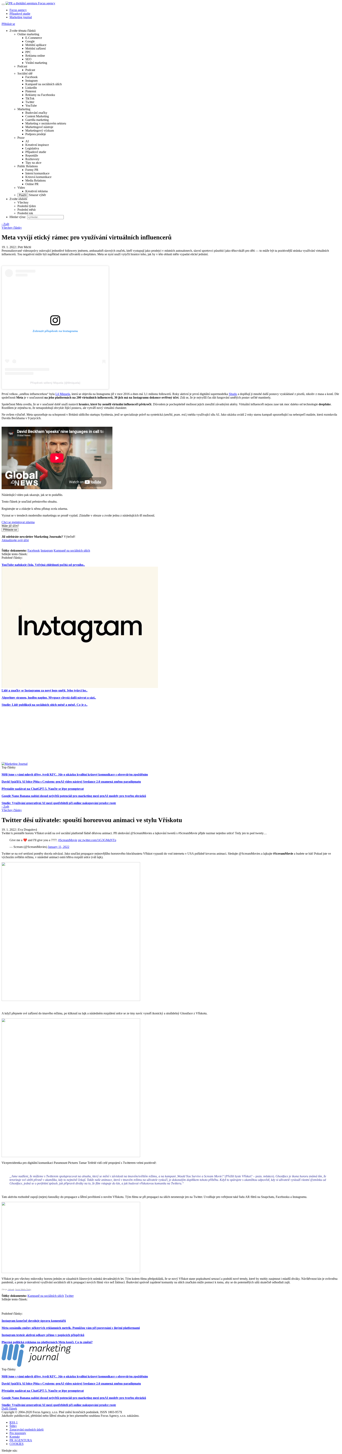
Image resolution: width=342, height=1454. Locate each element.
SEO (28, 59)
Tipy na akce (33, 162)
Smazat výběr (37, 195)
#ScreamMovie (67, 840)
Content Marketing (37, 116)
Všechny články (12, 227)
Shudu (233, 394)
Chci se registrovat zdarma (18, 522)
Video (21, 187)
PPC (28, 52)
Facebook (31, 77)
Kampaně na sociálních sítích (43, 84)
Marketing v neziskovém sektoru (45, 123)
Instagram (31, 80)
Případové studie (20, 13)
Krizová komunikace (38, 177)
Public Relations (27, 166)
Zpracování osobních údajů (27, 1429)
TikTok (29, 98)
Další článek (9, 1408)
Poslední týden (26, 206)
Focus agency (18, 10)
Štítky (13, 1426)
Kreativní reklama (36, 191)
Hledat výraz (18, 217)
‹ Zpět (5, 224)
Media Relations (35, 180)
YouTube (31, 105)
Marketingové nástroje (39, 127)
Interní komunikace (37, 173)
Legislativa (32, 148)
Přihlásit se (8, 24)
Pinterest (30, 91)
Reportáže (31, 155)
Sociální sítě (24, 73)
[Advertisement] (171, 734)
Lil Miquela (62, 394)
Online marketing (28, 34)
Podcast (22, 66)
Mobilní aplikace (35, 45)
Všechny (22, 202)
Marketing (23, 109)
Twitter (29, 102)
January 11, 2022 (58, 846)
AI (27, 141)
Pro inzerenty (18, 1433)
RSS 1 (14, 1422)
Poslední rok (25, 213)
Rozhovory (32, 159)
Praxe (21, 137)
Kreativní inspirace (37, 144)
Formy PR (31, 169)
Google (30, 41)
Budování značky (36, 112)
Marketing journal (21, 17)
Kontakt (15, 1436)
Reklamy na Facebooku (40, 95)
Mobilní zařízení (35, 48)
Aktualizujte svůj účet (15, 540)
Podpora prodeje (35, 134)
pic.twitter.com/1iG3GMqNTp (97, 840)
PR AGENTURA (21, 1440)
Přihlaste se (10, 529)
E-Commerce (33, 37)
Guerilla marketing (37, 119)
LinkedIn (31, 87)
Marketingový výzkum (39, 130)
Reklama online (35, 55)
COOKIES (17, 1443)
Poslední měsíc (26, 209)
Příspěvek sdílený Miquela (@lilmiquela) (55, 382)
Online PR (32, 184)
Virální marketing (36, 62)
